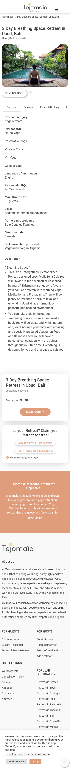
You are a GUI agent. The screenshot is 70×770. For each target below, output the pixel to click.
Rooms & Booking (49, 107)
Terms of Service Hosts (50, 650)
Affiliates (7, 699)
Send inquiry (35, 411)
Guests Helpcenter (12, 644)
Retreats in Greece (47, 682)
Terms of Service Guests (15, 650)
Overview (11, 107)
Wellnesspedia (10, 671)
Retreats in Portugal (48, 693)
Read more (34, 518)
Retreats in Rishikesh (49, 704)
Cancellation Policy (13, 676)
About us (7, 687)
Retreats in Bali (45, 715)
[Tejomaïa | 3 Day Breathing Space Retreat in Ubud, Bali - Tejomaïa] (35, 8)
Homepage (7, 17)
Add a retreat (44, 656)
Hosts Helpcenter (47, 644)
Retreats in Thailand (48, 710)
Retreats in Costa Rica (49, 721)
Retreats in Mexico (47, 726)
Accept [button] (35, 761)
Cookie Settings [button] (16, 761)
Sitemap (6, 682)
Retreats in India (46, 698)
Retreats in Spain (46, 687)
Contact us (8, 693)
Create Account (11, 639)
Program (28, 107)
